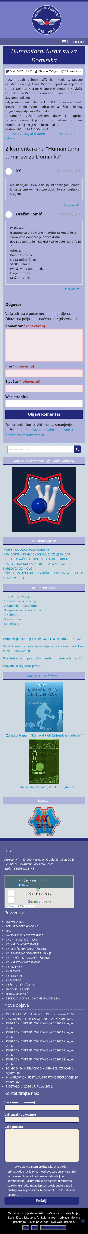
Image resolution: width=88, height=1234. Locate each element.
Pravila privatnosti (53, 1227)
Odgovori (70, 205)
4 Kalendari (12, 615)
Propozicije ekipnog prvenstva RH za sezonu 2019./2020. (43, 639)
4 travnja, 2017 (70, 170)
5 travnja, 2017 (70, 214)
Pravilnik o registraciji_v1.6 (22, 666)
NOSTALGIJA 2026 (18, 1086)
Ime (19, 366)
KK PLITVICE (13, 971)
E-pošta (22, 381)
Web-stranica (16, 397)
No (35, 1227)
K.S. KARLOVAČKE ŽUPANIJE (22, 944)
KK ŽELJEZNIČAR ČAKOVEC (21, 985)
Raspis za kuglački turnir (27, 134)
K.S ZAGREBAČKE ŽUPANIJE (22, 940)
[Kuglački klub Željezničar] (46, 33)
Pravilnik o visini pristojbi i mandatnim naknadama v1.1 (43, 658)
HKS (8, 931)
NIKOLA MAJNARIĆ (17, 994)
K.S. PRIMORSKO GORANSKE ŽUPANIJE (28, 953)
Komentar (25, 326)
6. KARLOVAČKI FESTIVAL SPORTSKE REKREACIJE (39, 559)
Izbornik (75, 41)
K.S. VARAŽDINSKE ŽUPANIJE (23, 962)
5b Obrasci (11, 624)
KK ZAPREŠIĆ (13, 980)
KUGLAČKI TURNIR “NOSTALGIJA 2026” (33, 1023)
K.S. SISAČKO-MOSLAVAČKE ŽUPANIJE (28, 958)
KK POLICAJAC (14, 976)
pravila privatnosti (34, 1171)
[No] (83, 1221)
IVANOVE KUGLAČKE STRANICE (24, 935)
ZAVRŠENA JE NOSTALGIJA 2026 (28, 1019)
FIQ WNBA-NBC (15, 922)
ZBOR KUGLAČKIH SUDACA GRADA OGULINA (33, 998)
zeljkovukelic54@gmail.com (34, 864)
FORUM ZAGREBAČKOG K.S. (22, 926)
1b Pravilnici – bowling (19, 601)
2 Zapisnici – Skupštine (20, 606)
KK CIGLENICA (14, 967)
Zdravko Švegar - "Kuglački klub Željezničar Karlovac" (44, 735)
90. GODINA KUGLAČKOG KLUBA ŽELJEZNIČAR (37, 554)
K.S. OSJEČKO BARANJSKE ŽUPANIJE (27, 949)
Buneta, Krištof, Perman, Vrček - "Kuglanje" (44, 787)
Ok (26, 1227)
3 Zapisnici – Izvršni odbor (22, 610)
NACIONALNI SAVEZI (18, 989)
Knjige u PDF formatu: (44, 676)
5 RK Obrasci (12, 619)
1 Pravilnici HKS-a (16, 597)
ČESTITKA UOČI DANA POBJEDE (27, 550)
